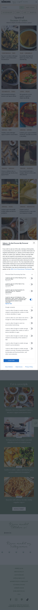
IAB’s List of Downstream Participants (21, 269)
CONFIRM (11, 360)
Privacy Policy (29, 366)
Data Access (19, 366)
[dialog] (19, 305)
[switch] (31, 278)
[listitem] (19, 274)
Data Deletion (9, 366)
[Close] (34, 243)
